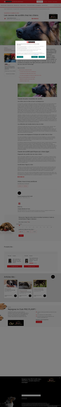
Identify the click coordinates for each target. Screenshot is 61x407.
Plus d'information (36, 54)
